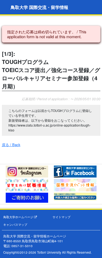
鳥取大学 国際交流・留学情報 (39, 7)
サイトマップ (61, 217)
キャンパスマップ (15, 224)
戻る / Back (11, 144)
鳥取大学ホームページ (18, 217)
